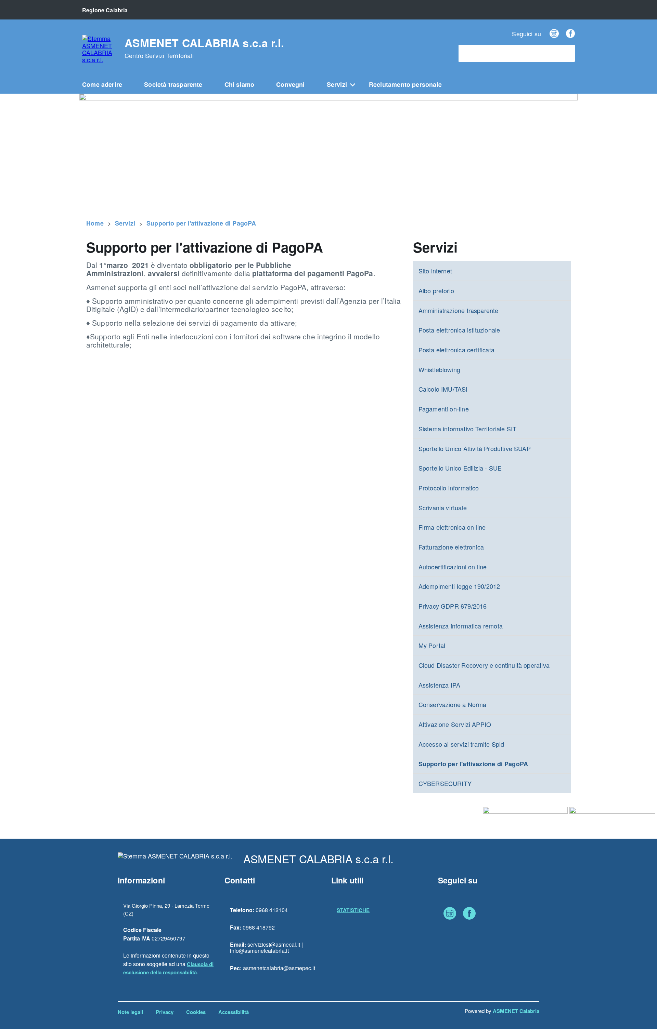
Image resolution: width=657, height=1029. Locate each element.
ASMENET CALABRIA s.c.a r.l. (204, 48)
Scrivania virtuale (442, 507)
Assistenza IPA (439, 684)
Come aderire (102, 84)
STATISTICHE (353, 910)
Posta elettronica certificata (456, 349)
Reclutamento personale (405, 84)
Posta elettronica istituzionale (459, 329)
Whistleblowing (439, 369)
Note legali (130, 1012)
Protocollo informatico (448, 487)
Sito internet (435, 270)
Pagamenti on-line (443, 408)
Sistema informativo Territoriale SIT (467, 428)
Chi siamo (239, 84)
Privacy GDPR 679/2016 (452, 605)
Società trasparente (173, 84)
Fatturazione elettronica (451, 546)
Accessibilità (233, 1012)
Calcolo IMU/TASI (443, 388)
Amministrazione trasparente (458, 310)
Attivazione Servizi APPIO (454, 724)
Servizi (337, 84)
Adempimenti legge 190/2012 (459, 586)
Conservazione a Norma (452, 704)
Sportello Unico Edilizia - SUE (460, 467)
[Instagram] (554, 33)
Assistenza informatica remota (460, 625)
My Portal (432, 645)
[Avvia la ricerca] (566, 53)
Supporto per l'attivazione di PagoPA (201, 223)
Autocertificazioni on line (452, 566)
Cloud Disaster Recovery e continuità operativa (484, 665)
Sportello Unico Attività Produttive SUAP (474, 448)
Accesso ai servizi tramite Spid (461, 744)
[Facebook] (570, 33)
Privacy (164, 1012)
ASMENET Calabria (516, 1011)
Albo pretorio (436, 290)
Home (95, 223)
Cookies (196, 1012)
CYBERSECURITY (445, 783)
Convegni (290, 84)
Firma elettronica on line (452, 527)
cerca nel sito (478, 53)
